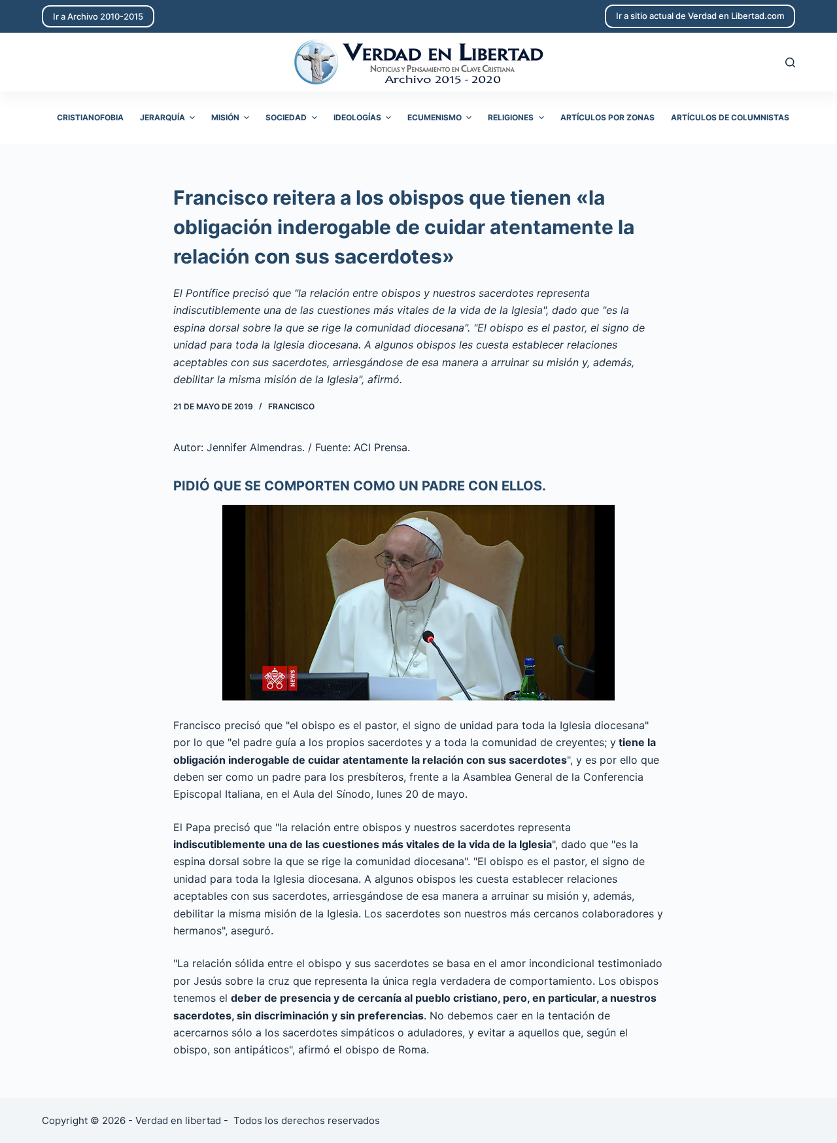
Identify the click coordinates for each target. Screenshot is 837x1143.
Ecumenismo (434, 117)
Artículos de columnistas (730, 117)
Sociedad (286, 117)
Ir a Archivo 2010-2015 (98, 16)
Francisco (291, 406)
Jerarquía (162, 117)
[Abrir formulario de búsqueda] (790, 62)
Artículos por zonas (607, 117)
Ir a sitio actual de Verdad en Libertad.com (700, 15)
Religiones (511, 117)
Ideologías (357, 117)
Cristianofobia (90, 117)
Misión (225, 117)
